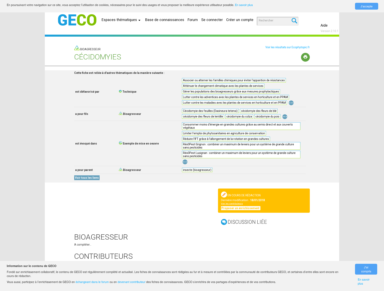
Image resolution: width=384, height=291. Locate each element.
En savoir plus (244, 5)
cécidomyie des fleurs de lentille (203, 116)
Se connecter (212, 20)
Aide (324, 25)
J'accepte (367, 6)
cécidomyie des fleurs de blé (259, 110)
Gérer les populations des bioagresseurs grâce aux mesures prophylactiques (231, 91)
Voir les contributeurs (232, 203)
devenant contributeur (131, 282)
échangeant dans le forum (92, 282)
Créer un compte (239, 20)
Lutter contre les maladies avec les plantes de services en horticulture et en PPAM (234, 102)
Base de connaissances (164, 20)
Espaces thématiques (120, 20)
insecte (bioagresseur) (197, 170)
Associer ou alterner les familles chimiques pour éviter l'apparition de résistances (234, 80)
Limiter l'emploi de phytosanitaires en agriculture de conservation (224, 133)
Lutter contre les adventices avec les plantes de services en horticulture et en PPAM (235, 97)
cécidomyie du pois (267, 116)
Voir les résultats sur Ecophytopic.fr (287, 47)
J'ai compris (366, 269)
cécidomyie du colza (239, 116)
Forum (193, 20)
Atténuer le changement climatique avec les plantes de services (223, 85)
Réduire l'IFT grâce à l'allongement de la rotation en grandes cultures (226, 138)
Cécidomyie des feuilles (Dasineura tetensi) (210, 110)
